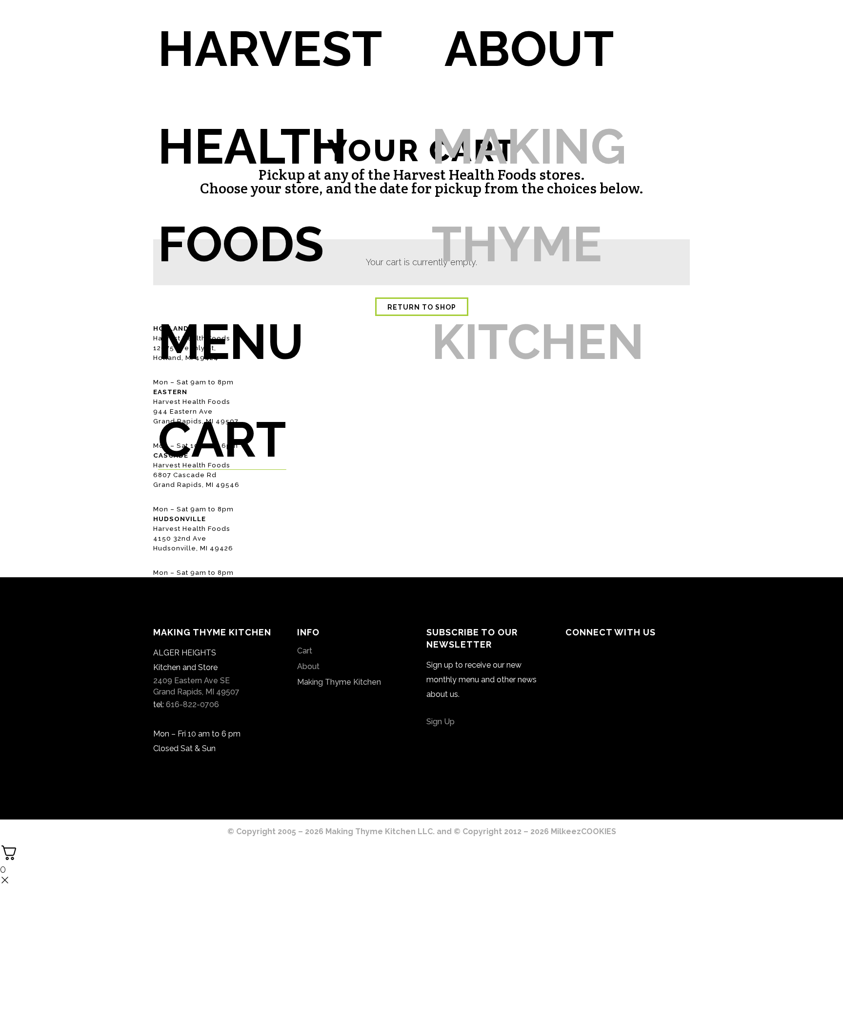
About (308, 666)
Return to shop (421, 307)
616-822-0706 (192, 704)
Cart (304, 650)
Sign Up (440, 721)
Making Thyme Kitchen (339, 682)
